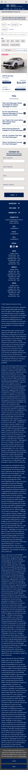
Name (7, 158)
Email (7, 166)
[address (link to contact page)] (2, 2)
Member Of (13, 212)
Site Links (12, 208)
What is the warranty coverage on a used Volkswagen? (12, 143)
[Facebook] (11, 246)
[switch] (26, 2)
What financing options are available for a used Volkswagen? (12, 129)
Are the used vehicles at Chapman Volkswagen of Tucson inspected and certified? (12, 113)
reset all (11, 29)
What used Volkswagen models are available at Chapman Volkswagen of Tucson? (12, 104)
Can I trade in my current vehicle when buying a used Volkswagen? (12, 121)
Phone (5, 175)
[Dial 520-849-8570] (5, 2)
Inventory (13, 203)
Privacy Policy (22, 756)
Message (8, 184)
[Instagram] (14, 246)
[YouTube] (16, 246)
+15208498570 (14, 228)
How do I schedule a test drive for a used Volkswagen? (12, 136)
